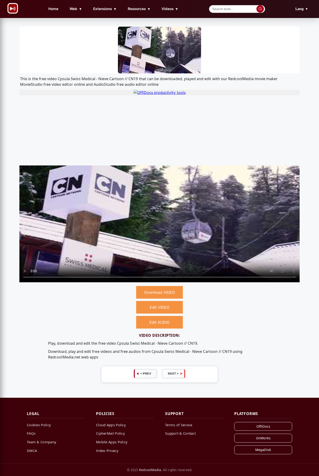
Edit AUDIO (159, 322)
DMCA (32, 450)
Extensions (105, 9)
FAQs (31, 433)
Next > (173, 373)
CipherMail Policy (110, 433)
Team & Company (41, 442)
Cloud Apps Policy (111, 424)
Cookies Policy (39, 424)
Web (76, 9)
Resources (139, 9)
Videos (170, 9)
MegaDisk (263, 449)
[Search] (260, 9)
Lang (301, 9)
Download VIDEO (159, 292)
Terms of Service (178, 424)
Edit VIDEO (159, 307)
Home (53, 9)
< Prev (145, 373)
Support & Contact (180, 433)
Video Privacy (107, 450)
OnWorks (263, 438)
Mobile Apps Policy (112, 442)
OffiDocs (263, 426)
